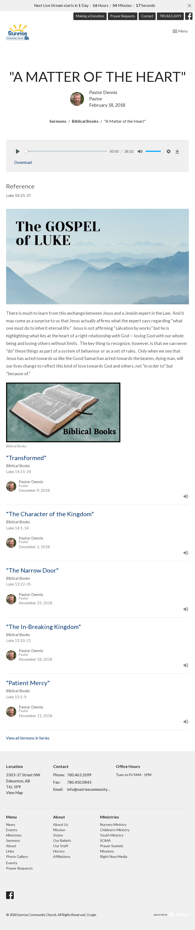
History (59, 851)
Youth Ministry (111, 835)
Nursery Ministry (113, 824)
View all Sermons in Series (28, 738)
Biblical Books (85, 121)
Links (10, 851)
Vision (58, 835)
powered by (169, 919)
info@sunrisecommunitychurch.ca (89, 789)
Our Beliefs (62, 840)
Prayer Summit (111, 846)
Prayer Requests (122, 16)
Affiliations (61, 856)
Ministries (14, 835)
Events (11, 830)
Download (23, 162)
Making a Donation (90, 16)
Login (92, 915)
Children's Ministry (114, 830)
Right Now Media (113, 856)
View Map (14, 792)
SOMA (105, 840)
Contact (147, 16)
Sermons (58, 121)
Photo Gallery (17, 856)
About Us (60, 824)
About (11, 846)
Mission (59, 830)
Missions (107, 851)
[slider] (65, 151)
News (10, 824)
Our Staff (60, 846)
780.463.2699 (170, 16)
